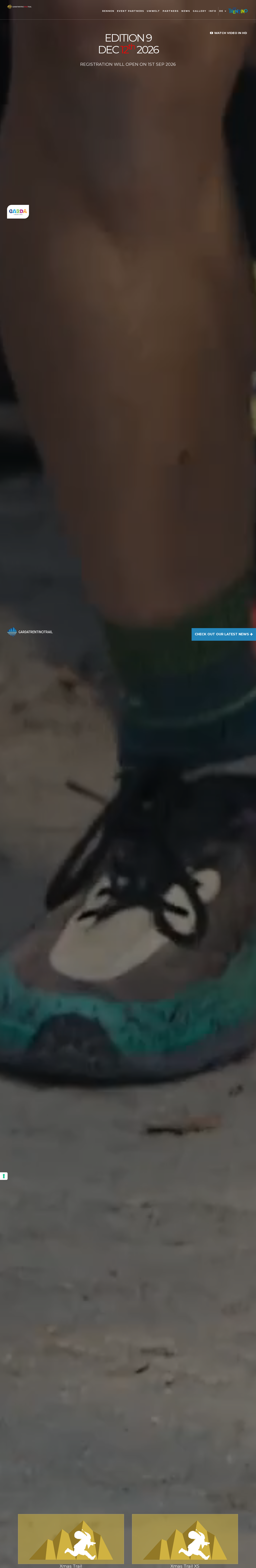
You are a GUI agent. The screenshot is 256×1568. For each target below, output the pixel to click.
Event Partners (130, 11)
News (185, 11)
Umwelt (153, 11)
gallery (199, 11)
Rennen (108, 11)
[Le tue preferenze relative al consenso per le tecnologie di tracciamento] (4, 1176)
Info (212, 11)
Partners (171, 11)
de (221, 11)
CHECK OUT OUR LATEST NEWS (222, 634)
